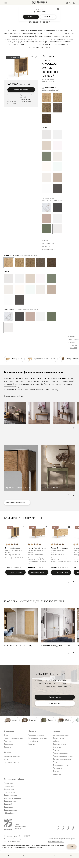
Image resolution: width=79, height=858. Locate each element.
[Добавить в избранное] (36, 57)
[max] (68, 828)
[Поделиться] (31, 57)
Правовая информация (56, 841)
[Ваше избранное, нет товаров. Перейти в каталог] (70, 2)
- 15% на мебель (13, 57)
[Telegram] (63, 828)
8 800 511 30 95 (24, 836)
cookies (16, 845)
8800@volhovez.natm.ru (12, 841)
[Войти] (73, 2)
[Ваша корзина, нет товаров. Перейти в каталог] (67, 2)
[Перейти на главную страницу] (39, 2)
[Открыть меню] (5, 2)
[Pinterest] (73, 828)
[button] (21, 468)
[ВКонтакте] (58, 828)
